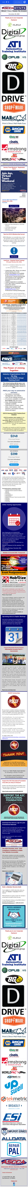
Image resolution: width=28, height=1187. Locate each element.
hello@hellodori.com (8, 542)
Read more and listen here (9, 689)
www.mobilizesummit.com (8, 613)
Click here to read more (8, 871)
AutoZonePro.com (14, 274)
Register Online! (14, 206)
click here (8, 837)
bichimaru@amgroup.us (8, 902)
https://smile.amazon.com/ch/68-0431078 (12, 791)
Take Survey (14, 256)
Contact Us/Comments (7, 1172)
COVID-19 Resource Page (17, 164)
